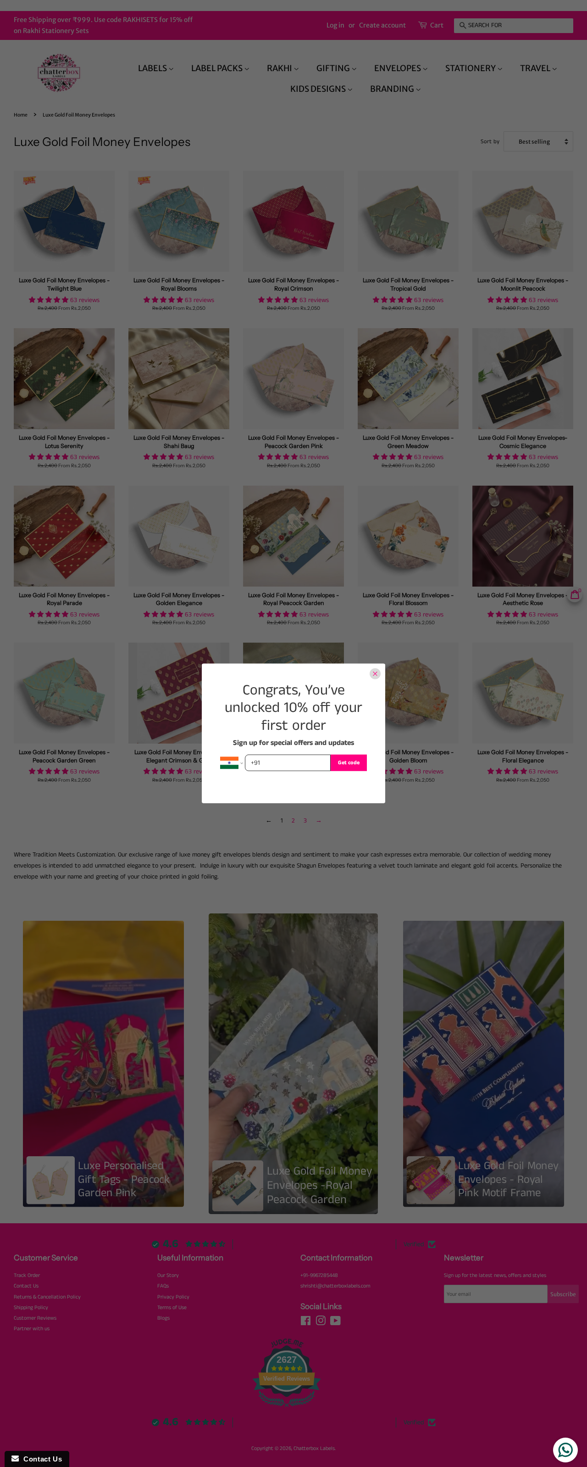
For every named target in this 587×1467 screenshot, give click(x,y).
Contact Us (40, 1459)
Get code (349, 763)
